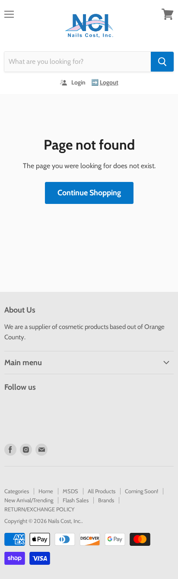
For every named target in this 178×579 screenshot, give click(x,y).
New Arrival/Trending (28, 500)
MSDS (70, 491)
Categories (16, 491)
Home (45, 491)
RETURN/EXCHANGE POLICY (39, 509)
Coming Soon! (141, 491)
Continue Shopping (89, 192)
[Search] (162, 62)
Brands (106, 500)
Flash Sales (76, 500)
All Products (101, 491)
